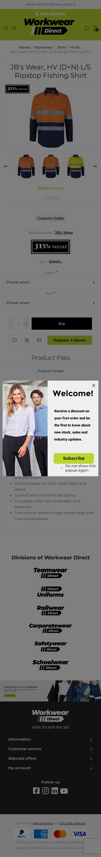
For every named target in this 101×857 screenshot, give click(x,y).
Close (94, 385)
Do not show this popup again (80, 468)
